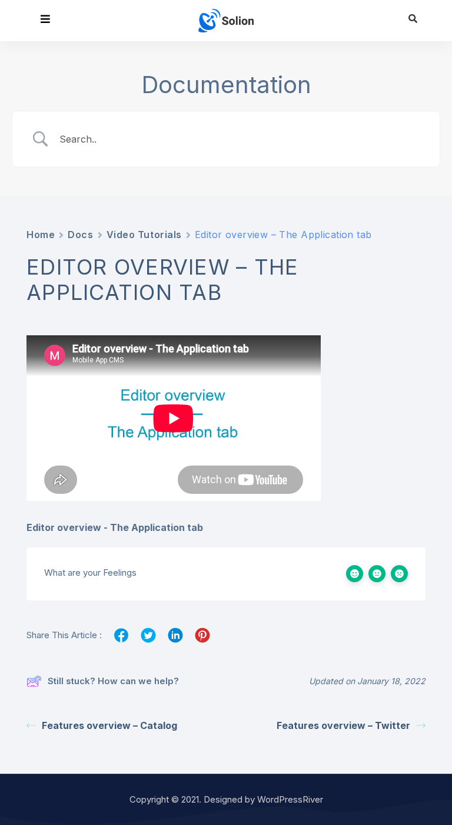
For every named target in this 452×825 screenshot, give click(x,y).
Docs (80, 234)
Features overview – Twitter (343, 725)
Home (40, 234)
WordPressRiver (290, 799)
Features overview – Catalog (109, 725)
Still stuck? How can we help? (113, 681)
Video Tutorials (144, 234)
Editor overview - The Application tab (114, 527)
